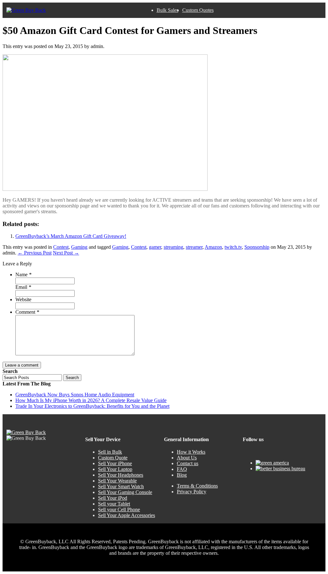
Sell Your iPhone (115, 463)
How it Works (191, 452)
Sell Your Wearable (117, 480)
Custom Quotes (198, 10)
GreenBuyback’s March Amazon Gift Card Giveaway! (70, 236)
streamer (194, 247)
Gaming (79, 247)
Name (23, 274)
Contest (61, 247)
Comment (27, 312)
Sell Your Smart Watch (121, 486)
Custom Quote (112, 457)
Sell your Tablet (114, 503)
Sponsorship (256, 247)
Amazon (213, 247)
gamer (155, 247)
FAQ (182, 469)
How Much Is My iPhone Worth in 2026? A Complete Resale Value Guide (91, 400)
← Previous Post (35, 252)
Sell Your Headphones (120, 475)
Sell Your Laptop (115, 469)
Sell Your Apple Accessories (126, 515)
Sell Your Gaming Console (125, 492)
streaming (173, 247)
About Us (187, 457)
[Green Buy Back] (26, 10)
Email (23, 287)
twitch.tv (233, 247)
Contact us (187, 463)
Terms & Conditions (197, 486)
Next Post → (66, 252)
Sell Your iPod (112, 498)
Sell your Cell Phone (119, 509)
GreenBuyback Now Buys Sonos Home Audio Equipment (74, 394)
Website (23, 299)
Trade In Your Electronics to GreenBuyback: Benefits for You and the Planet (92, 406)
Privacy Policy (191, 491)
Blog (182, 475)
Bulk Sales (167, 10)
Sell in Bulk (110, 452)
